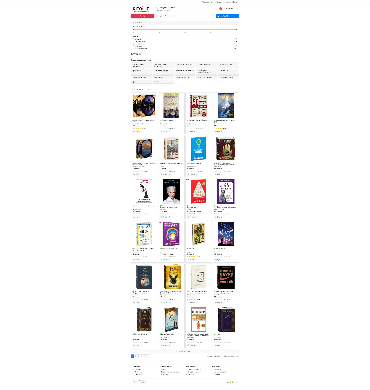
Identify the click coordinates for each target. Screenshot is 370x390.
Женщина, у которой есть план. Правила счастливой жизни (171, 206)
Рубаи (218, 334)
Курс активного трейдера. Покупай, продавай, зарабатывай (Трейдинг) (225, 207)
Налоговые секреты (194, 163)
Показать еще (185, 351)
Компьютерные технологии (185, 71)
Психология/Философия (184, 64)
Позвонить (217, 369)
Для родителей (159, 77)
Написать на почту (220, 372)
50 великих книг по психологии (198, 120)
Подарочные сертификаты (170, 372)
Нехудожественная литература (160, 65)
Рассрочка (138, 372)
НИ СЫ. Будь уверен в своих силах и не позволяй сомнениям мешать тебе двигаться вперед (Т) (198, 292)
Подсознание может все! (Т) (170, 248)
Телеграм (217, 374)
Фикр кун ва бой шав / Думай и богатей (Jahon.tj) (143, 249)
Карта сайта (165, 374)
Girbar (144, 381)
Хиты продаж (224, 71)
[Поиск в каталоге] (211, 16)
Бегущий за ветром (167, 334)
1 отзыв (225, 128)
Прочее (134, 82)
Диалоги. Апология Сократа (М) (171, 163)
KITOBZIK (191, 374)
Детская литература (161, 71)
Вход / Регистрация (194, 369)
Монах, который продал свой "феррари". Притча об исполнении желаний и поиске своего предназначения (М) (198, 336)
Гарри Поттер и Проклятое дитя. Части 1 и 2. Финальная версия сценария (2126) (171, 292)
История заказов (193, 372)
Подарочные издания (226, 77)
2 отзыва (144, 128)
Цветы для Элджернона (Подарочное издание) (140, 292)
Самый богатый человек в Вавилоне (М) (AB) (196, 206)
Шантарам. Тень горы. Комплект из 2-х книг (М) (143, 164)
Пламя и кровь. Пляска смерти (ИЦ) (224, 121)
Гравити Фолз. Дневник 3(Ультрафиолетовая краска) (224, 164)
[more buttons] (142, 131)
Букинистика (136, 71)
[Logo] (140, 9)
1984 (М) (191, 248)
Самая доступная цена (230, 9)
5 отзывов (198, 214)
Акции (163, 369)
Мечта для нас (220, 248)
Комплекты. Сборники (205, 77)
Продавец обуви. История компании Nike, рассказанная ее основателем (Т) (224, 292)
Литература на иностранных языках (204, 72)
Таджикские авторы (139, 77)
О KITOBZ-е (139, 374)
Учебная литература (204, 64)
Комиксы (157, 82)
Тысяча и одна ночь (140, 334)
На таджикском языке (183, 77)
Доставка (138, 369)
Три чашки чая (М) (167, 120)
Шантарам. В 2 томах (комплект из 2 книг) (143, 121)
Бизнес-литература (226, 64)
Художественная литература (138, 65)
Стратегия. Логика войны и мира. (144, 206)
